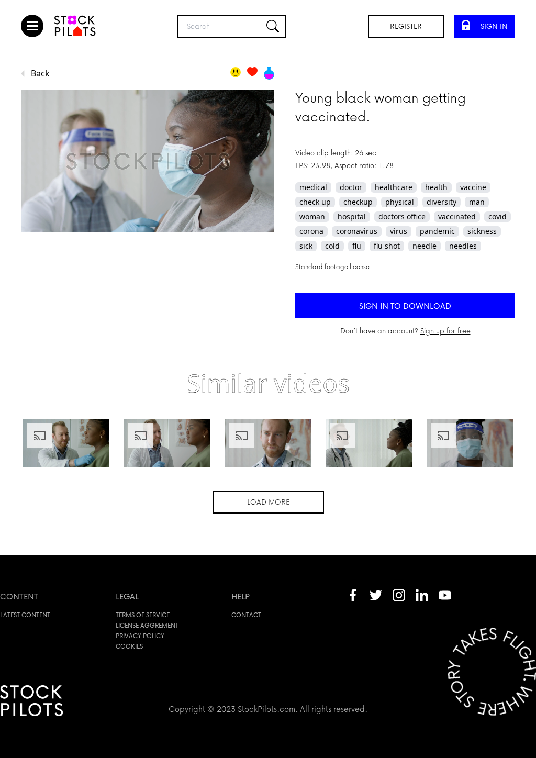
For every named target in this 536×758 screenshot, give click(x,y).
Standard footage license (332, 267)
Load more (268, 501)
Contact (246, 615)
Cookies (129, 646)
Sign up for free (445, 330)
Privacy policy (140, 636)
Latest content (25, 615)
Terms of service (143, 615)
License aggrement (147, 625)
